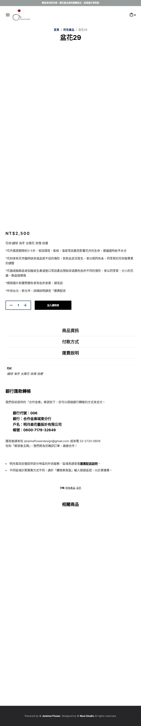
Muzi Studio (87, 715)
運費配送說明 (89, 463)
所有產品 (68, 29)
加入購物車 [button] (11, 592)
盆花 (78, 487)
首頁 (56, 29)
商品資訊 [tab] (70, 330)
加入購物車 (53, 305)
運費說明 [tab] (70, 353)
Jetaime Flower (51, 715)
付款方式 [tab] (70, 341)
